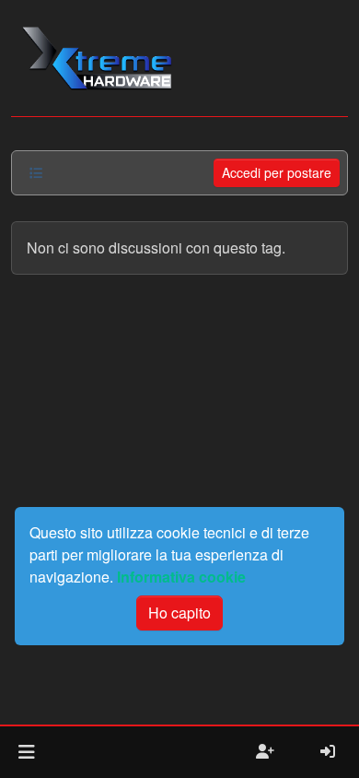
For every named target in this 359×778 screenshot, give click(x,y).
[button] (26, 752)
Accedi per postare (276, 172)
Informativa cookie (181, 576)
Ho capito (179, 612)
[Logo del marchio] (96, 58)
